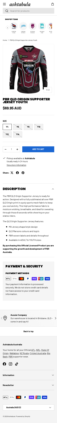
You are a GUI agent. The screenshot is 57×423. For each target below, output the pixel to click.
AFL (33, 350)
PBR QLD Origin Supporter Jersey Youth (23, 40)
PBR (11, 356)
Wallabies (14, 353)
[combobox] (28, 11)
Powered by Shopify (23, 416)
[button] (53, 4)
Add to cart (38, 149)
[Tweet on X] (12, 172)
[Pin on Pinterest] (23, 172)
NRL (38, 350)
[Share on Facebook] (17, 172)
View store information (16, 165)
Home (5, 40)
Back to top (28, 331)
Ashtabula (11, 416)
